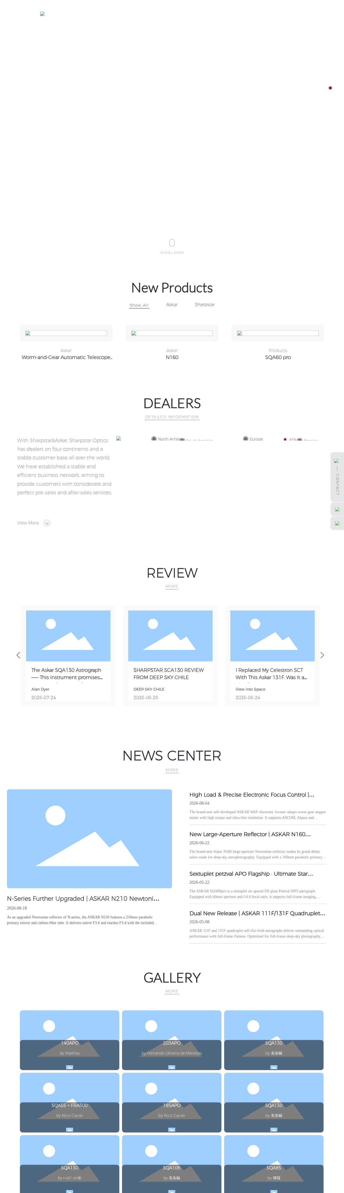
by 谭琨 (273, 1178)
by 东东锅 (274, 1053)
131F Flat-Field (278, 357)
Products (172, 350)
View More (28, 523)
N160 (66, 357)
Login (295, 13)
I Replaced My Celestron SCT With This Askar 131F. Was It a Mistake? (270, 677)
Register (311, 13)
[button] (330, 88)
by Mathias (70, 1053)
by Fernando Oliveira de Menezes (172, 1053)
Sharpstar (205, 304)
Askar (172, 304)
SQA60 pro (172, 357)
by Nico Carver (69, 1115)
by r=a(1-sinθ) (69, 1178)
